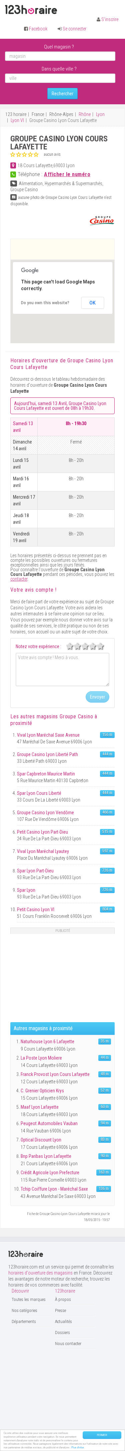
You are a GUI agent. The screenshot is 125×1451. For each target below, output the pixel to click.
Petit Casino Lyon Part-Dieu (42, 832)
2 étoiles (81, 646)
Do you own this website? (45, 302)
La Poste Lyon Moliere (41, 1058)
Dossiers (62, 1332)
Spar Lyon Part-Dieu (35, 870)
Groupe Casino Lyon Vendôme (45, 812)
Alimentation (31, 183)
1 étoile (73, 646)
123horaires (31, 9)
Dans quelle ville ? (59, 69)
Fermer (102, 1435)
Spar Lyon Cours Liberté (39, 793)
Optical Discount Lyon (41, 1139)
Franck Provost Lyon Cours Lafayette (55, 1074)
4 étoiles (96, 646)
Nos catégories (24, 1310)
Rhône (85, 114)
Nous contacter (68, 1343)
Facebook (38, 28)
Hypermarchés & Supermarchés (73, 183)
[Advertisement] (68, 249)
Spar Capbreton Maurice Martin (46, 773)
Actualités (63, 1321)
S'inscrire (109, 19)
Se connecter (74, 28)
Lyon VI (17, 120)
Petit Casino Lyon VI (35, 909)
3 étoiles (88, 646)
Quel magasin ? (59, 47)
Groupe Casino (24, 189)
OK (92, 303)
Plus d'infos (77, 1447)
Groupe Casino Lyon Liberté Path (47, 754)
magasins (65, 716)
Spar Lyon (26, 890)
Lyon (100, 114)
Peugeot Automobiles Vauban (49, 1123)
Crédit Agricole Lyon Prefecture (50, 1172)
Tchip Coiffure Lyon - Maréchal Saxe (54, 1189)
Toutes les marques (29, 1299)
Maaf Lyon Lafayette (40, 1107)
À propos (63, 1299)
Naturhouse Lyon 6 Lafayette (47, 1041)
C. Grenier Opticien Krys (42, 1090)
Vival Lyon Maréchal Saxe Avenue (48, 735)
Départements (24, 1321)
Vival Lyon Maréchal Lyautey (43, 851)
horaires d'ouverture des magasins (40, 1273)
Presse (60, 1310)
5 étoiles (104, 646)
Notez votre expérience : (38, 646)
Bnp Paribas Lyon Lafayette (46, 1156)
